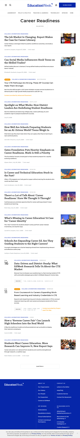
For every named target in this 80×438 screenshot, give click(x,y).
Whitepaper (41, 79)
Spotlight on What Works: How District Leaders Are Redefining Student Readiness (28, 106)
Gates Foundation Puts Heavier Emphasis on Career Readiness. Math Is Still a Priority (29, 151)
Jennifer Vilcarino (10, 139)
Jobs (71, 13)
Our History (41, 390)
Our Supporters (43, 397)
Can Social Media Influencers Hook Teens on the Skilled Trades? (29, 61)
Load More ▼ (40, 366)
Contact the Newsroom (64, 397)
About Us (41, 383)
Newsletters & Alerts (44, 413)
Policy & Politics (24, 13)
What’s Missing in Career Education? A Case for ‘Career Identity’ (29, 219)
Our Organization (43, 387)
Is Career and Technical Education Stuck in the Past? (28, 174)
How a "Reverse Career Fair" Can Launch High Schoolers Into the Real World (27, 322)
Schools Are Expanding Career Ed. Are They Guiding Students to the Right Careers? (28, 242)
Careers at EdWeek (44, 400)
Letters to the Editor (63, 387)
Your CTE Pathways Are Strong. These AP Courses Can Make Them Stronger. (28, 84)
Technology (55, 13)
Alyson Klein (8, 162)
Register (18, 281)
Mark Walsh (8, 355)
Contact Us (61, 383)
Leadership (12, 13)
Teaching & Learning (40, 13)
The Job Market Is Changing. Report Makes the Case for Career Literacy (28, 38)
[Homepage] (40, 5)
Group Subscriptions (44, 416)
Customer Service (62, 394)
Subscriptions (42, 410)
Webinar (42, 260)
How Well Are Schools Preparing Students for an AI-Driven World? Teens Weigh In (27, 129)
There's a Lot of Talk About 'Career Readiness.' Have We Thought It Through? (27, 197)
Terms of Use (55, 435)
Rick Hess (7, 208)
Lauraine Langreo (10, 49)
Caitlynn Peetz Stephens (12, 253)
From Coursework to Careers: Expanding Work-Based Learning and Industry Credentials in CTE (35, 293)
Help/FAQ (60, 390)
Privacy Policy (36, 433)
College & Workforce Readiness (16, 34)
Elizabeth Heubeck (10, 72)
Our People (41, 394)
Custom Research (62, 427)
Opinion (65, 13)
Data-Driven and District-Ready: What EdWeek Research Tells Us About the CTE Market (37, 266)
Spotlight (33, 102)
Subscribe (67, 5)
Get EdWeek (42, 406)
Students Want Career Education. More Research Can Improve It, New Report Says (28, 345)
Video (32, 317)
